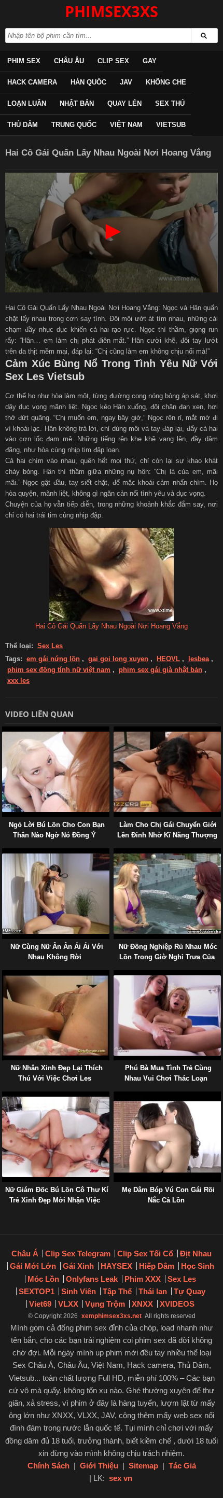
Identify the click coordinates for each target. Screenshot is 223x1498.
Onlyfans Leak (92, 1279)
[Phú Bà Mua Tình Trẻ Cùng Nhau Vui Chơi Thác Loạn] (116, 975)
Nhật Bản (77, 103)
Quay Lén (124, 103)
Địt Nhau (196, 1253)
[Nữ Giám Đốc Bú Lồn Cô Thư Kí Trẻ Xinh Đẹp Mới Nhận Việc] (4, 1096)
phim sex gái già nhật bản (160, 670)
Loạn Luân (26, 103)
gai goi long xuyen (118, 659)
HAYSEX (116, 1266)
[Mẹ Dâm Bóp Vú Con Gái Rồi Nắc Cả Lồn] (116, 1096)
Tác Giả (182, 1465)
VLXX (68, 1303)
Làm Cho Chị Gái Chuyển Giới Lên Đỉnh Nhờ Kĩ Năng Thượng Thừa (167, 835)
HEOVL (168, 659)
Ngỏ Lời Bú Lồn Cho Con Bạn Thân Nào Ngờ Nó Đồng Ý (57, 830)
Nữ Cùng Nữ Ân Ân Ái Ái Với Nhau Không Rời (56, 952)
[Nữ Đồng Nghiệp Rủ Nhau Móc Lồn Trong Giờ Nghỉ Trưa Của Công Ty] (116, 853)
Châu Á (24, 1253)
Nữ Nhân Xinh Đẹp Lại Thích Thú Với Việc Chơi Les (57, 1073)
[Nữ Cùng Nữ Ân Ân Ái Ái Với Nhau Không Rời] (4, 853)
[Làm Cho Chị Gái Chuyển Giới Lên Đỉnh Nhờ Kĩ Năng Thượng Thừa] (116, 731)
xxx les (18, 680)
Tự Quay (189, 1291)
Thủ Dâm (22, 125)
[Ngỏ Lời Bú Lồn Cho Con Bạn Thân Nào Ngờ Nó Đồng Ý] (4, 731)
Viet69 (40, 1303)
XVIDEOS (177, 1303)
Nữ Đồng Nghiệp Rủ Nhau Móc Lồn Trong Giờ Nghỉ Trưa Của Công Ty (168, 957)
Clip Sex (113, 61)
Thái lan (152, 1291)
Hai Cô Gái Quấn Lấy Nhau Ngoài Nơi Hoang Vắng (111, 626)
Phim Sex (23, 61)
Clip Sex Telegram (77, 1253)
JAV (126, 82)
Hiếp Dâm (156, 1266)
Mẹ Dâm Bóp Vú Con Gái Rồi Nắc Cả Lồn (168, 1195)
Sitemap (143, 1465)
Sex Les (50, 646)
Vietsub (171, 125)
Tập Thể (117, 1291)
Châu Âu (69, 61)
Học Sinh (197, 1266)
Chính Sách (48, 1465)
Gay (150, 61)
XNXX (142, 1303)
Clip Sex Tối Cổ (145, 1253)
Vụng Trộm (105, 1303)
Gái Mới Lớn (33, 1266)
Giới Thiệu (99, 1465)
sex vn (120, 1478)
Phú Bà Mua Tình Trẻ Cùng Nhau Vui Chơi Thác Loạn (168, 1073)
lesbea (198, 659)
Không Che (166, 82)
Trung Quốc (73, 125)
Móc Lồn (43, 1279)
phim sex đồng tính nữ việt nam (58, 670)
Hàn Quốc (88, 82)
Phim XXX (142, 1279)
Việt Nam (126, 125)
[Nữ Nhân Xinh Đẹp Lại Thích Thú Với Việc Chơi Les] (4, 975)
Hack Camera (32, 82)
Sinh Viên (78, 1291)
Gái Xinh (78, 1266)
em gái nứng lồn (53, 659)
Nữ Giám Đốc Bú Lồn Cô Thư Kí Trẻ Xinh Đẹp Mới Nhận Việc (56, 1195)
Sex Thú (170, 103)
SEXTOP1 (36, 1291)
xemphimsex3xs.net (111, 1316)
